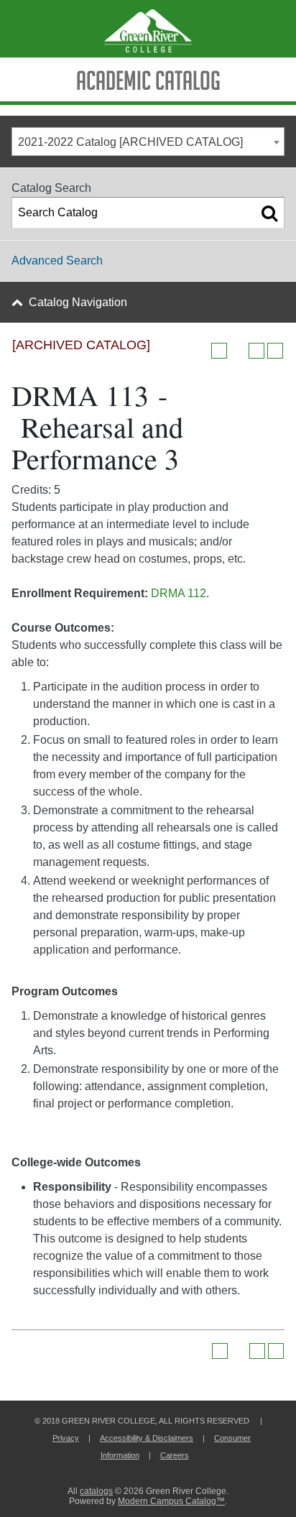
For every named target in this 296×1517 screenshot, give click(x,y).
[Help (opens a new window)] (275, 351)
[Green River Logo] (148, 28)
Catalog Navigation (78, 302)
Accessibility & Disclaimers (146, 1438)
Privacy (65, 1438)
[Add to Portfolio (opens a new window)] (219, 351)
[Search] (269, 213)
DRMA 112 (178, 593)
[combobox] (148, 141)
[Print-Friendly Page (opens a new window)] (256, 351)
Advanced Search (57, 260)
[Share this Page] (238, 351)
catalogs (96, 1491)
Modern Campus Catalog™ (171, 1501)
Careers (174, 1455)
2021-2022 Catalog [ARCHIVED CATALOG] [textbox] (130, 142)
